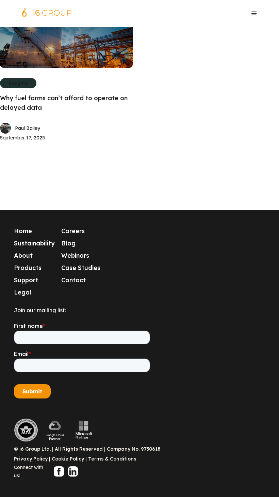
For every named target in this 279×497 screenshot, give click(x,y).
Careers (73, 231)
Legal (22, 292)
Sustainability (34, 243)
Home (23, 231)
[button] (254, 13)
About (23, 255)
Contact (73, 280)
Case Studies (80, 268)
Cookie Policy (68, 459)
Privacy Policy (31, 459)
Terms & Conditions (112, 459)
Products (28, 268)
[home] (46, 13)
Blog (68, 243)
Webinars (75, 255)
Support (26, 280)
